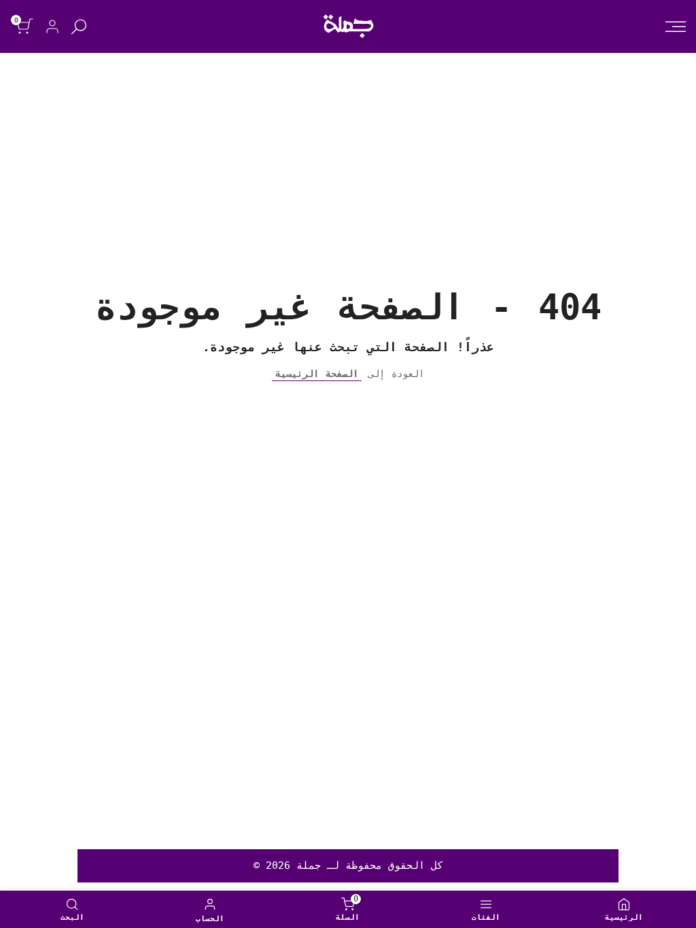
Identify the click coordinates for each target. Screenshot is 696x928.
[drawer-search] (78, 27)
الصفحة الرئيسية (316, 373)
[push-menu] (675, 26)
